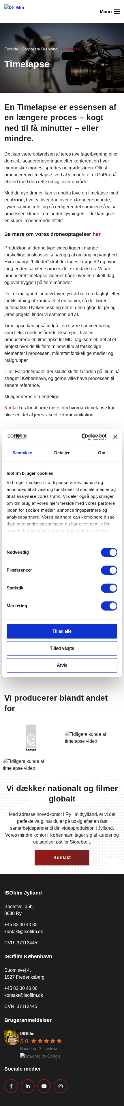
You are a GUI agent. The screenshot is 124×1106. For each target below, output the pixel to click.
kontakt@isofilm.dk (23, 931)
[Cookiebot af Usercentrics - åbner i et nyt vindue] (82, 437)
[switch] (109, 570)
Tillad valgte (62, 648)
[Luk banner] (115, 437)
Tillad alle (62, 631)
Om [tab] (101, 452)
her (97, 234)
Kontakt (12, 407)
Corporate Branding (40, 49)
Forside (11, 49)
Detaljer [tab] (62, 452)
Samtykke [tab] (22, 452)
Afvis (62, 665)
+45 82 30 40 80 (20, 924)
